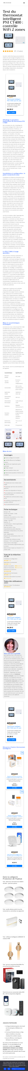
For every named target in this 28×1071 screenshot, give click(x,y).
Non (9, 1068)
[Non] (26, 1065)
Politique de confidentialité (18, 1068)
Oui (5, 1068)
